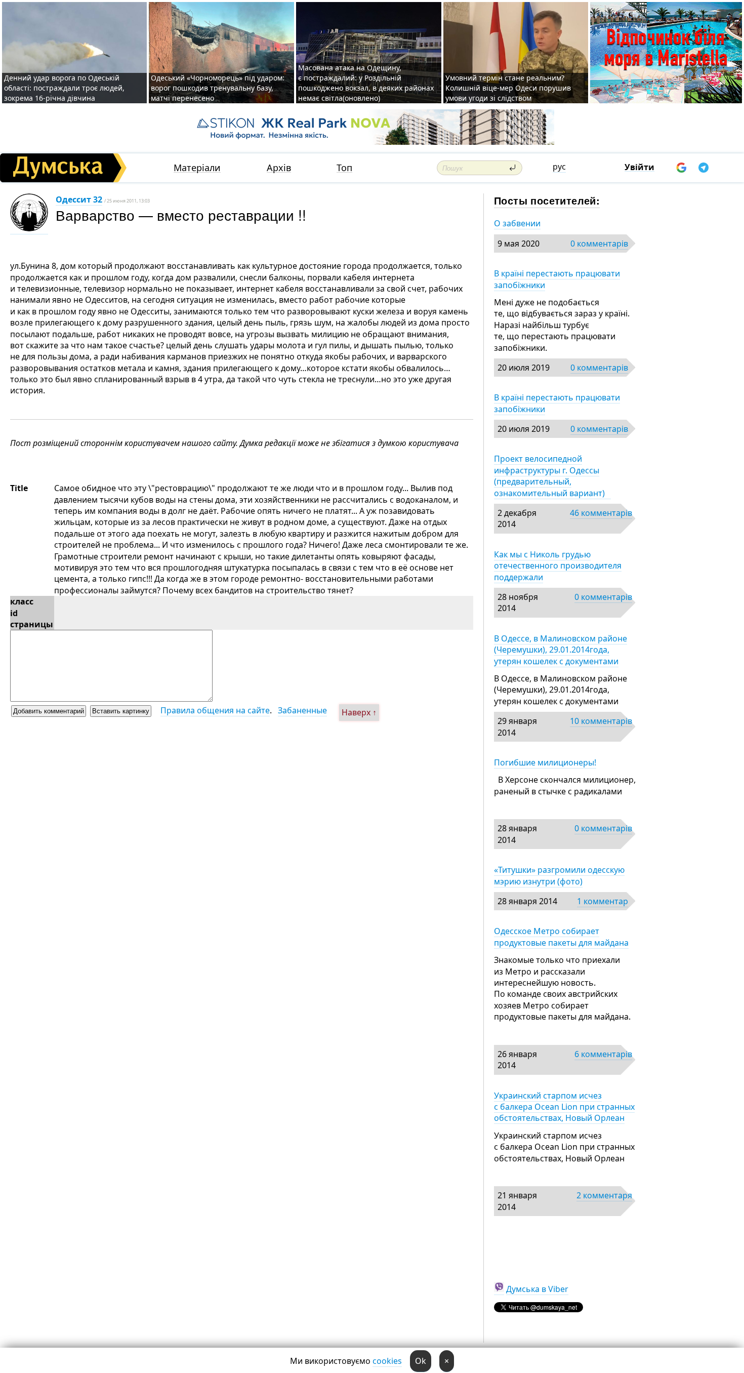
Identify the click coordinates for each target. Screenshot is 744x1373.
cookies (387, 1360)
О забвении (517, 223)
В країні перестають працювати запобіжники (557, 279)
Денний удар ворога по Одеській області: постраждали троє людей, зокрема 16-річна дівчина (64, 88)
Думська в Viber (537, 1289)
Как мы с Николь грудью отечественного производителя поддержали (558, 566)
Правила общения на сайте (215, 710)
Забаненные (302, 710)
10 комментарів (601, 720)
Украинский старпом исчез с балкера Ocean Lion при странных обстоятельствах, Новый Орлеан (564, 1107)
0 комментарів (599, 243)
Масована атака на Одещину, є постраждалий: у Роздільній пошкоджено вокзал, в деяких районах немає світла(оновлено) (366, 83)
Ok (420, 1360)
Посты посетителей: (547, 200)
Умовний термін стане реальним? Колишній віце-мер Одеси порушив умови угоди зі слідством (508, 88)
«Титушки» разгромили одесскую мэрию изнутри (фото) (559, 875)
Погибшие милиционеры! (545, 762)
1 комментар (602, 901)
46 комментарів (601, 512)
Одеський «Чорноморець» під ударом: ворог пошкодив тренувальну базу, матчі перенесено (217, 88)
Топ (344, 168)
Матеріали (197, 168)
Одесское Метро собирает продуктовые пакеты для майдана (561, 936)
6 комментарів (603, 1054)
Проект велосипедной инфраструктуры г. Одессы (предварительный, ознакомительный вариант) (552, 475)
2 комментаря (604, 1195)
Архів (279, 168)
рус (559, 166)
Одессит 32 (79, 199)
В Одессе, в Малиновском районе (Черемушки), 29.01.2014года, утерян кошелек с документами (560, 650)
